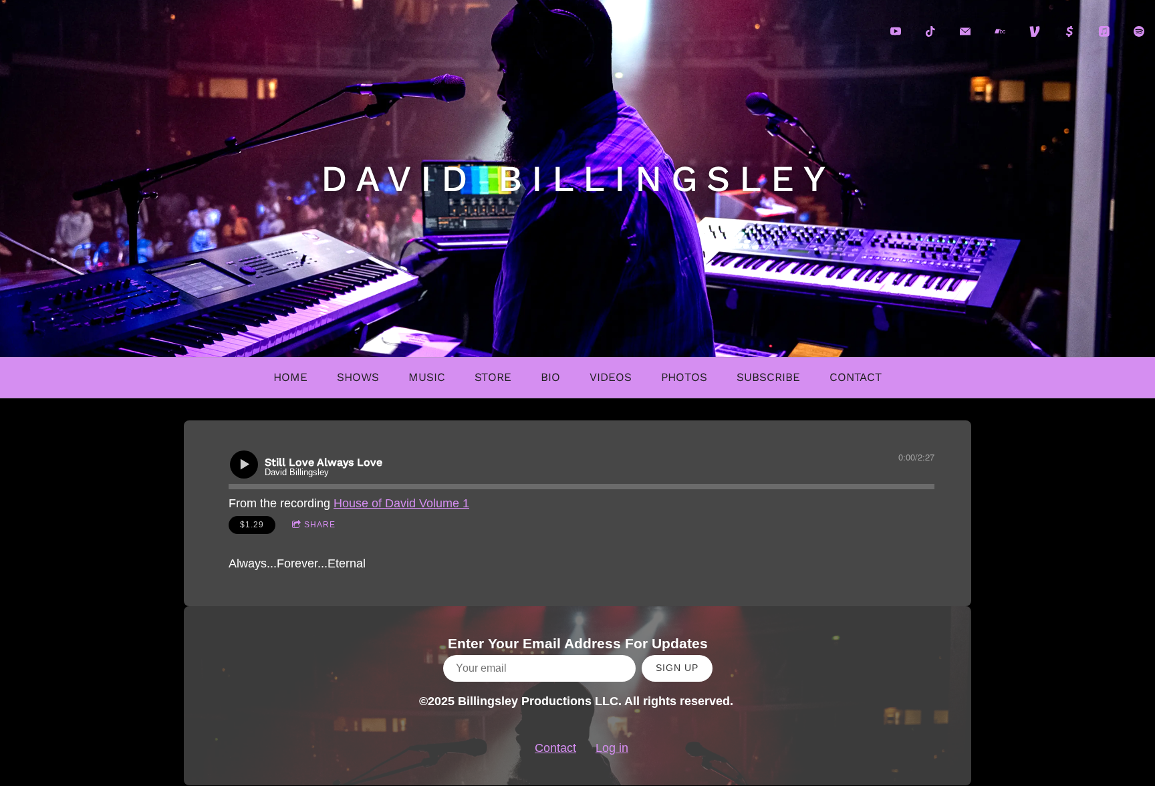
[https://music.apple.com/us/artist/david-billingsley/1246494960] (1104, 31)
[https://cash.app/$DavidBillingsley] (1069, 31)
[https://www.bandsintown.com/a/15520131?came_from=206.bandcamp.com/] (1000, 31)
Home (290, 377)
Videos (611, 377)
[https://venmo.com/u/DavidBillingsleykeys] (1034, 31)
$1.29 (252, 524)
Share (320, 524)
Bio (550, 377)
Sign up (677, 667)
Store (493, 377)
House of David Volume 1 (401, 503)
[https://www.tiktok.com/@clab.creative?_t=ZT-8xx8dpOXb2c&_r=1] (930, 31)
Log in (612, 748)
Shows (358, 377)
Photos (684, 377)
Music (426, 377)
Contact (855, 377)
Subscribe (768, 377)
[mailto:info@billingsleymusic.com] (965, 31)
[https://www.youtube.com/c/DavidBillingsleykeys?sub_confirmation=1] (895, 31)
